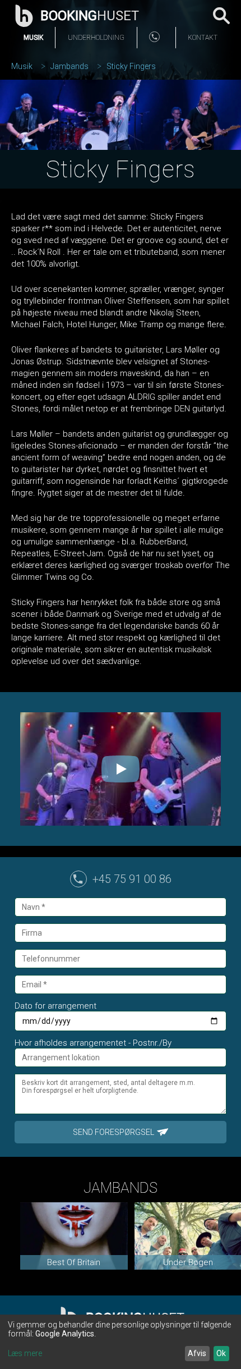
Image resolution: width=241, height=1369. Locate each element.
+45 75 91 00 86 (132, 879)
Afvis (197, 1353)
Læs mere (25, 1353)
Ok (221, 1353)
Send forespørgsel (113, 1132)
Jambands (69, 66)
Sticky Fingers (131, 66)
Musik (33, 38)
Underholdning (96, 38)
